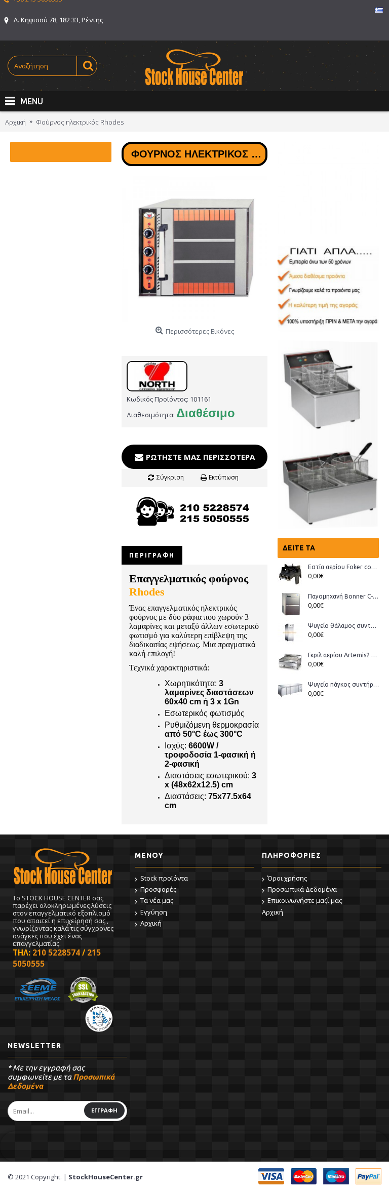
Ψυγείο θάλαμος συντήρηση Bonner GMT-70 (343, 625)
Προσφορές (158, 889)
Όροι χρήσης (287, 878)
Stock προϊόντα (164, 878)
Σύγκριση (170, 477)
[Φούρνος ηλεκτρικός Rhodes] (194, 249)
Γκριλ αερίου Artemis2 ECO (343, 655)
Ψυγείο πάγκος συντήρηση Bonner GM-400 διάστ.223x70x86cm (343, 684)
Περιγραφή (152, 555)
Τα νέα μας (156, 900)
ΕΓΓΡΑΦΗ (104, 1110)
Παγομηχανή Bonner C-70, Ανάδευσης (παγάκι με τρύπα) (343, 596)
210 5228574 (56, 952)
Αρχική (151, 923)
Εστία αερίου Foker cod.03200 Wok (343, 567)
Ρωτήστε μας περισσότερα (199, 457)
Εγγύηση (153, 912)
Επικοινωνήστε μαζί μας (304, 900)
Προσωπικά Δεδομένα (302, 889)
